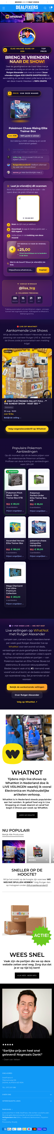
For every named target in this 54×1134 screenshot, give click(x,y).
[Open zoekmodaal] (45, 8)
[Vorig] (6, 2)
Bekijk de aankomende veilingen (27, 687)
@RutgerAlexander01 (37, 885)
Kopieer (43, 270)
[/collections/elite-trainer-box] (27, 17)
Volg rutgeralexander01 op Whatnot (27, 429)
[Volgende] (47, 2)
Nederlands (6, 1109)
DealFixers (24, 1113)
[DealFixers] (27, 8)
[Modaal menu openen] (3, 8)
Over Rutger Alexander (27, 695)
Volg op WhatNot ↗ (27, 702)
